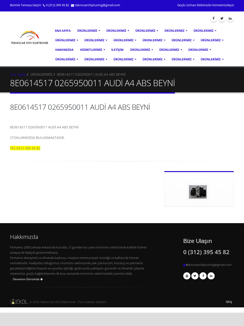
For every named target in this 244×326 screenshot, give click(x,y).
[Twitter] (221, 18)
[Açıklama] (211, 275)
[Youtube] (186, 275)
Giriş (229, 302)
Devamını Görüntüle (26, 279)
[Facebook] (213, 18)
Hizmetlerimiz (91, 50)
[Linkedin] (230, 18)
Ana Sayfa (63, 31)
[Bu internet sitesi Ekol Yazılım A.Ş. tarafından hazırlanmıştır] (16, 302)
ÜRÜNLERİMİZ (87, 31)
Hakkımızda (64, 50)
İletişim (117, 50)
